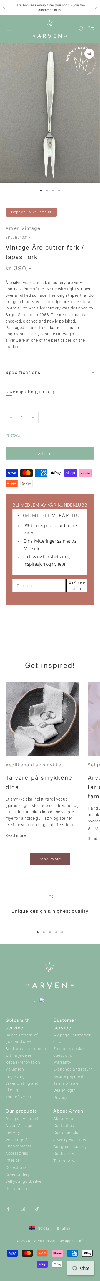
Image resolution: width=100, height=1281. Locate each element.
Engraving (15, 1076)
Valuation (15, 1069)
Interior (13, 1160)
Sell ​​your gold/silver (24, 1181)
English (64, 1228)
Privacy (60, 1097)
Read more (16, 835)
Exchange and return (73, 1069)
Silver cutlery (18, 1174)
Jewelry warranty (69, 1139)
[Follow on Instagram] (23, 1208)
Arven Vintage (23, 228)
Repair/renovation (23, 1062)
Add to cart (50, 454)
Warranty (62, 1062)
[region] (50, 908)
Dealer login (64, 1090)
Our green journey (70, 1146)
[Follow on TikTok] (37, 1208)
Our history (63, 1153)
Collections (16, 1167)
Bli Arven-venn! (77, 585)
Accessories (17, 1153)
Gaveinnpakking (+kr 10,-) (30, 392)
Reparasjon (16, 1188)
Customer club (67, 1132)
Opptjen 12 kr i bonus (31, 212)
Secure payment (68, 1076)
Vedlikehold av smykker (35, 764)
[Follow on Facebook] (8, 1208)
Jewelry (13, 1132)
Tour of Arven (18, 1097)
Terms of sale (66, 1083)
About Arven (65, 1118)
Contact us (63, 1125)
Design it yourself (22, 1118)
